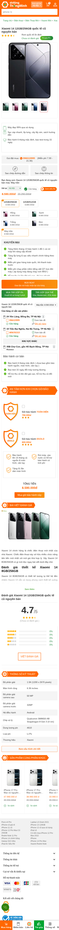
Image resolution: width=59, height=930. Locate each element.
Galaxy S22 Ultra (8, 841)
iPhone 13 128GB (38, 825)
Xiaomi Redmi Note (39, 844)
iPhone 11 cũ (7, 828)
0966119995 (29, 158)
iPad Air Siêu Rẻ (8, 844)
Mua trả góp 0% (15, 293)
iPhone (33, 838)
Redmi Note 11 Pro (9, 836)
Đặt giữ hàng (40, 324)
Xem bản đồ (40, 320)
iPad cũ (34, 830)
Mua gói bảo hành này (29, 495)
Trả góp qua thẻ (44, 293)
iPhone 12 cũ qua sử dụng (41, 828)
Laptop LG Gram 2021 (40, 822)
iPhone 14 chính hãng (11, 838)
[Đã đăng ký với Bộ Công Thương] (12, 918)
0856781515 (14, 332)
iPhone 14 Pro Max (38, 841)
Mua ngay (30, 284)
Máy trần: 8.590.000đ (45, 305)
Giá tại (4, 188)
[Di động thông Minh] (14, 5)
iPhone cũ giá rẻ (8, 825)
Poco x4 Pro (6, 822)
